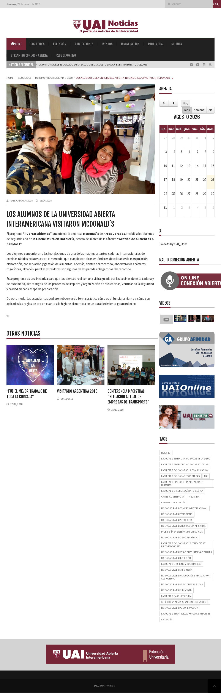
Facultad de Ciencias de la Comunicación (184, 470)
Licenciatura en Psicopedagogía (179, 607)
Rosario (165, 452)
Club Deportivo (66, 55)
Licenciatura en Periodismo (177, 514)
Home (18, 44)
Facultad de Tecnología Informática (182, 490)
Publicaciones (84, 44)
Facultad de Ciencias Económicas (180, 476)
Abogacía (166, 619)
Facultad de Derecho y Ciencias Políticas (184, 464)
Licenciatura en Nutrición (176, 558)
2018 (70, 77)
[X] (198, 65)
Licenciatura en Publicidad (176, 590)
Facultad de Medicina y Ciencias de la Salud (185, 458)
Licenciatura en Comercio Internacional (184, 508)
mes (187, 110)
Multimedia (155, 44)
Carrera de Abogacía (173, 502)
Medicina (194, 496)
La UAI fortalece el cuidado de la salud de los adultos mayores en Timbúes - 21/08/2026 (93, 64)
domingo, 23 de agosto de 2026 (23, 4)
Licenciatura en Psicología (176, 520)
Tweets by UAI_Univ (173, 244)
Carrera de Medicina (172, 496)
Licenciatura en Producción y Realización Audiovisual (185, 577)
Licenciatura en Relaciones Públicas (182, 584)
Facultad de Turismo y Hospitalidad (181, 563)
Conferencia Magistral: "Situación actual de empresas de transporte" (128, 396)
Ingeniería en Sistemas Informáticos (182, 531)
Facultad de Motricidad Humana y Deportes (185, 613)
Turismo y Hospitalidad (49, 77)
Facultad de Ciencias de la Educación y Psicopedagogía (183, 545)
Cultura (176, 44)
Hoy (185, 103)
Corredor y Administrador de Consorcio (184, 601)
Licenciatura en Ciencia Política (179, 537)
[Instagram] (204, 65)
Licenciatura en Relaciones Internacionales (186, 552)
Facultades (37, 44)
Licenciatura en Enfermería (176, 569)
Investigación (130, 44)
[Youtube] (210, 65)
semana (199, 110)
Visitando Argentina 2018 (77, 391)
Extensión (59, 44)
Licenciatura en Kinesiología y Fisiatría (183, 525)
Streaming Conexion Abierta (29, 55)
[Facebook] (191, 65)
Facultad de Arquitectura (176, 596)
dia (210, 110)
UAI (206, 476)
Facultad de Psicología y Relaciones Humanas (182, 483)
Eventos (107, 44)
